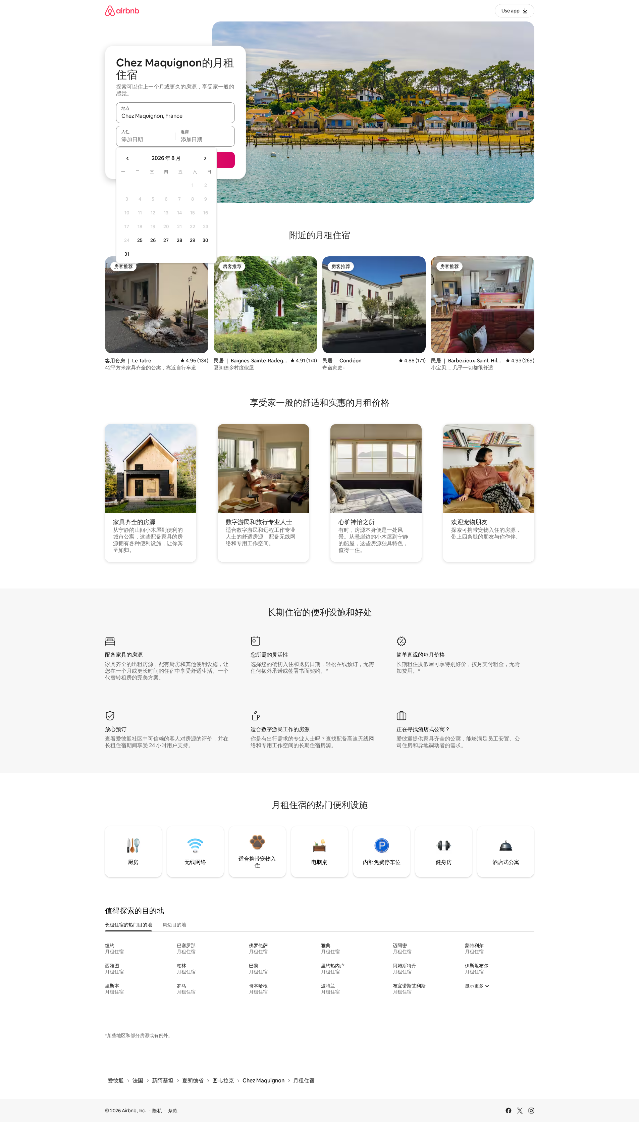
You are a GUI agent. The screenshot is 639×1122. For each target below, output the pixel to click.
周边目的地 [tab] (174, 925)
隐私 (157, 1111)
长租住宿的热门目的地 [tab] (128, 925)
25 (140, 240)
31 (126, 254)
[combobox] (175, 116)
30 (205, 240)
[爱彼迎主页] (122, 10)
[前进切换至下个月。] (205, 158)
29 (192, 240)
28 (179, 240)
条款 (172, 1111)
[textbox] (145, 139)
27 (166, 240)
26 (153, 240)
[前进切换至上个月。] (128, 158)
